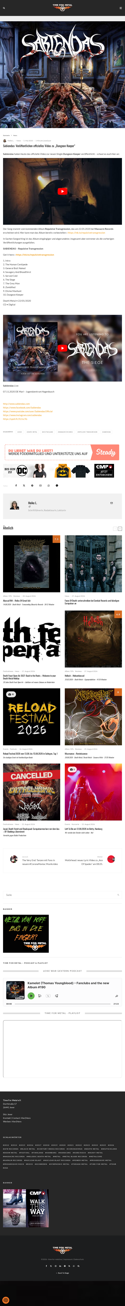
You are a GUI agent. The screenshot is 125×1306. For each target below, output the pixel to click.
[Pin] (32, 485)
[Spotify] (64, 1266)
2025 (103, 1145)
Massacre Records (66, 432)
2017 (39, 1145)
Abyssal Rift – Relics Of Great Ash (16, 600)
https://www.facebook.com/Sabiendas (22, 407)
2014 (14, 1145)
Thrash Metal (80, 1164)
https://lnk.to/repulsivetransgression (86, 232)
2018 (47, 1145)
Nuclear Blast (33, 1160)
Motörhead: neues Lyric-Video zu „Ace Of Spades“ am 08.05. (84, 860)
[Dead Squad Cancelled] (31, 792)
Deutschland (48, 432)
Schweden (41, 1164)
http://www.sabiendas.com (16, 403)
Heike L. (11, 140)
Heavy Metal (96, 1153)
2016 (31, 1145)
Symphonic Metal (60, 1164)
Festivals (13, 749)
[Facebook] (46, 1266)
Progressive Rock (14, 1164)
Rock (30, 1164)
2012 (6, 1145)
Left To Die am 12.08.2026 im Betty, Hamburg (83, 828)
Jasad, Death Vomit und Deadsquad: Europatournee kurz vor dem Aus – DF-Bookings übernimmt (31, 830)
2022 (79, 1145)
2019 (55, 1145)
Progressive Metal (101, 1160)
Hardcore (65, 1153)
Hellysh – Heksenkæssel (74, 675)
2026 (111, 1145)
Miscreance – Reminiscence (76, 753)
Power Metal (81, 1160)
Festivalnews (8, 671)
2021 (71, 1145)
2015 (22, 1145)
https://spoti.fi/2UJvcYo (15, 419)
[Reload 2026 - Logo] (31, 716)
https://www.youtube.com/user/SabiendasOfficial (28, 411)
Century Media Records (51, 1149)
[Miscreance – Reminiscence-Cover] (93, 716)
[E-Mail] (40, 485)
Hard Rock (80, 1153)
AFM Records (11, 1149)
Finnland (38, 1153)
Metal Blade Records (75, 1156)
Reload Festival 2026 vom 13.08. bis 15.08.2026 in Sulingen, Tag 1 (30, 753)
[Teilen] (16, 485)
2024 (95, 1145)
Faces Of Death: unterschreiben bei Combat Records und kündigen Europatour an (92, 602)
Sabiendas (107, 432)
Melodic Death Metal (39, 1156)
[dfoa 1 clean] (31, 639)
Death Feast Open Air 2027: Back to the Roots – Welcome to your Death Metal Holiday (29, 677)
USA (6, 1168)
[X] (50, 1266)
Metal (57, 1156)
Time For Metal (99, 1164)
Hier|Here (25, 1118)
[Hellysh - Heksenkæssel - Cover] (93, 639)
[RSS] (69, 1266)
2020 (20, 432)
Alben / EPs (7, 596)
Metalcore (96, 1156)
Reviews (16, 596)
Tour (113, 1164)
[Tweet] (24, 485)
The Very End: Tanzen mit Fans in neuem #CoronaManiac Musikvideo (40, 860)
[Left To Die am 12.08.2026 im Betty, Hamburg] (93, 792)
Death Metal (32, 432)
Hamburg (51, 1153)
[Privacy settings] (5, 1300)
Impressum (67, 1259)
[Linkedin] (60, 1266)
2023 (87, 1145)
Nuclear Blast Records (58, 1160)
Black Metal (28, 1149)
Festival (25, 1153)
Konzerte (75, 824)
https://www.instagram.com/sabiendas (22, 415)
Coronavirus (75, 1149)
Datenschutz (79, 1259)
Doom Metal (10, 1153)
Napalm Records (13, 1160)
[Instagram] (55, 1266)
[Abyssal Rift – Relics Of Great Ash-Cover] (31, 563)
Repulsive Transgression (88, 432)
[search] (118, 895)
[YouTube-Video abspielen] (62, 191)
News (18, 140)
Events (5, 749)
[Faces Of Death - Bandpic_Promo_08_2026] (93, 563)
